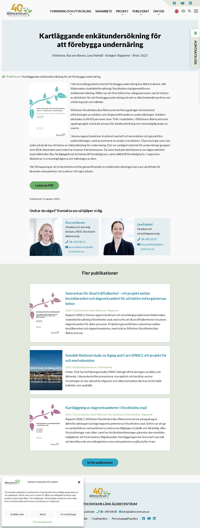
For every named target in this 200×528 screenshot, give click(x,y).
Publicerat (140, 11)
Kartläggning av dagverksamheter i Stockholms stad (106, 408)
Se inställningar (68, 514)
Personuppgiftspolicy (42, 522)
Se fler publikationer (100, 462)
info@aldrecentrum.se (135, 511)
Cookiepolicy (100, 518)
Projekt (122, 11)
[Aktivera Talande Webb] (183, 11)
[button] (79, 481)
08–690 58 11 (77, 242)
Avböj (43, 514)
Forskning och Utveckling (70, 11)
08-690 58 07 (148, 239)
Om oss (158, 11)
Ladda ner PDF (44, 185)
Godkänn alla (17, 514)
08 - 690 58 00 (108, 511)
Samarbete (103, 11)
